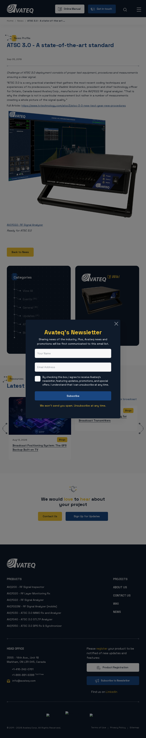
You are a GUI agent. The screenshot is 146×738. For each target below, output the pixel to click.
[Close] (116, 324)
